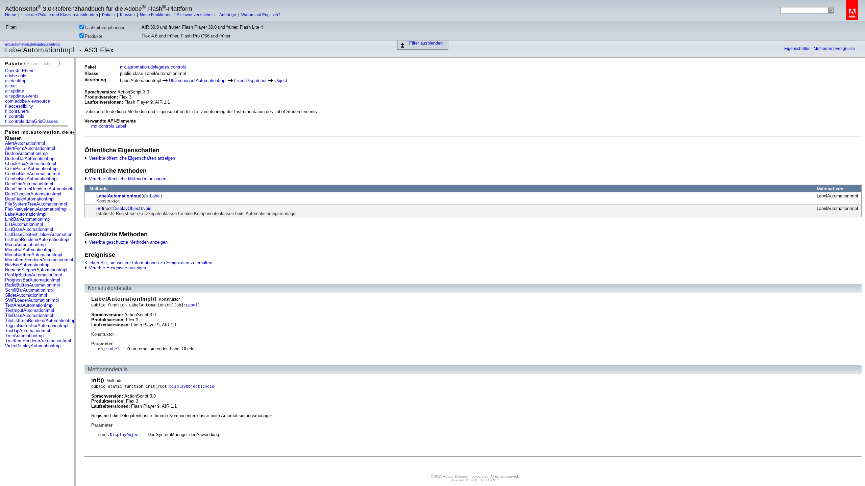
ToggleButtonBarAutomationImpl (36, 325)
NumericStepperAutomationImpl (36, 269)
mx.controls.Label (108, 126)
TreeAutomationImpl (25, 335)
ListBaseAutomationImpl (29, 229)
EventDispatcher (250, 80)
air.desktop (15, 80)
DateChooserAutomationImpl (33, 193)
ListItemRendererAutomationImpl (37, 239)
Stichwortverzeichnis (196, 14)
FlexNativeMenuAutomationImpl (36, 209)
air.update (14, 90)
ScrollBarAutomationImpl (29, 290)
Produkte (93, 36)
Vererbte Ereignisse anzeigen (117, 267)
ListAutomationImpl (24, 224)
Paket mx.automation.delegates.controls (58, 132)
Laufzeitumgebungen (105, 27)
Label (155, 195)
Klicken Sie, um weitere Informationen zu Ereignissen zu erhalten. (149, 262)
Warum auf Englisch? (260, 14)
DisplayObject (127, 208)
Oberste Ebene (19, 70)
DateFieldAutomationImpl (29, 198)
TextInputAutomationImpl (29, 310)
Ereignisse (845, 48)
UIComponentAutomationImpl (197, 80)
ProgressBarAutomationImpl (32, 279)
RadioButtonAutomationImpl (32, 285)
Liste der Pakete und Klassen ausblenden (59, 14)
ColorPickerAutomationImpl (31, 168)
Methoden (823, 48)
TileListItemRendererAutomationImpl (40, 320)
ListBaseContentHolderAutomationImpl (43, 234)
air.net (11, 85)
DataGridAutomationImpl (29, 183)
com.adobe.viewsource (27, 101)
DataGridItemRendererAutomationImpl (42, 188)
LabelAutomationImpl (25, 214)
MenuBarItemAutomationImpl (33, 254)
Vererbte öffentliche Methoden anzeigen (127, 178)
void (147, 208)
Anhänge (228, 14)
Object (280, 80)
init (99, 208)
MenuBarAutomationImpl (29, 249)
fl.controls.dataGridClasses (31, 121)
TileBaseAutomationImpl (29, 315)
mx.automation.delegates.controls (33, 44)
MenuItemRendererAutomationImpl (39, 259)
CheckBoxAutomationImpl (30, 163)
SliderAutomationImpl (26, 295)
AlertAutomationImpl (25, 143)
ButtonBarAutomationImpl (30, 158)
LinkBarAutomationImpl (28, 219)
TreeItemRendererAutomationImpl (38, 340)
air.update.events (22, 96)
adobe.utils (15, 75)
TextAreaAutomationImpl (29, 305)
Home (11, 14)
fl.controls (14, 116)
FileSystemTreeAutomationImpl (36, 204)
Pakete (109, 14)
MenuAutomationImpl (26, 244)
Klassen (128, 14)
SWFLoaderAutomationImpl (32, 300)
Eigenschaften (798, 48)
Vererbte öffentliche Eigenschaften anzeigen (131, 158)
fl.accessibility (19, 106)
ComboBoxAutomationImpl (31, 178)
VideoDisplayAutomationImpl (33, 345)
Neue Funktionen (156, 14)
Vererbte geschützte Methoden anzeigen (128, 242)
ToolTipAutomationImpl (27, 330)
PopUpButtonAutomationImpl (33, 274)
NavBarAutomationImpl (27, 264)
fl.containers (17, 111)
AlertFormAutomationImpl (30, 148)
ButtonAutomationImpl (27, 153)
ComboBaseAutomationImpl (32, 173)
